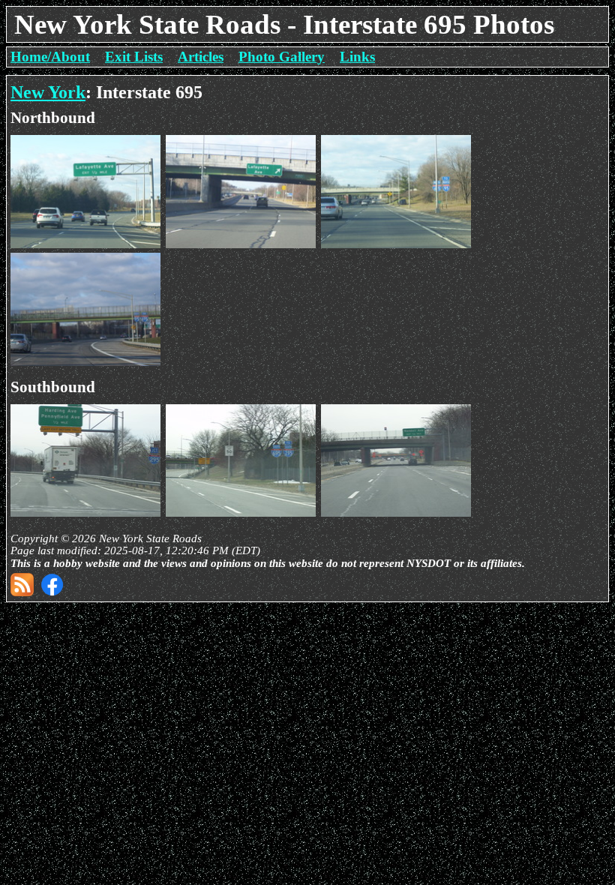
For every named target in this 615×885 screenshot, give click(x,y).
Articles (201, 56)
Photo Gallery (281, 56)
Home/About (50, 56)
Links (357, 56)
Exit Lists (134, 56)
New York (48, 92)
